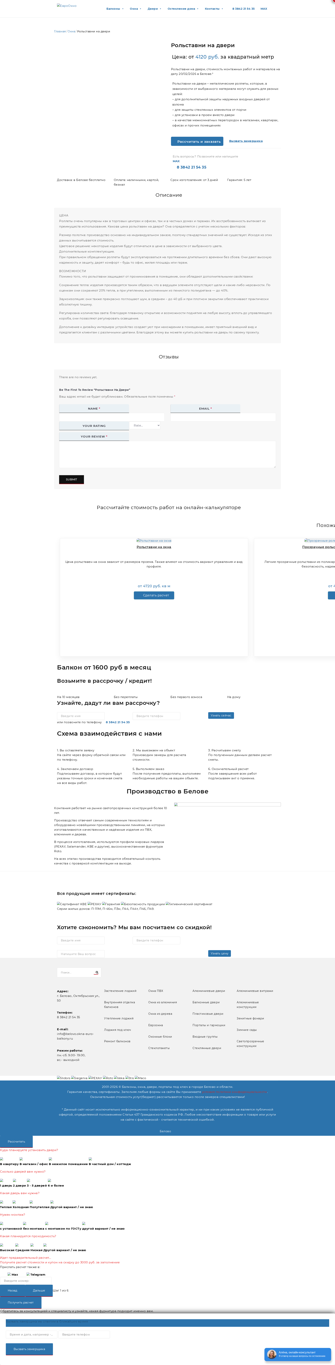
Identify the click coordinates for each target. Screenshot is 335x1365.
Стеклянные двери (207, 1048)
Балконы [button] (113, 8)
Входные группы (205, 1036)
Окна (71, 31)
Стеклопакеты (159, 1048)
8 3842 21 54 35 (117, 722)
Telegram (38, 1274)
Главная (60, 31)
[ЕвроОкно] (67, 6)
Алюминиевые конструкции (248, 1005)
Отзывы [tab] (169, 357)
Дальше (39, 1290)
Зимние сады (247, 1030)
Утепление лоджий (119, 1018)
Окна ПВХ (155, 991)
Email (205, 408)
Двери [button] (153, 8)
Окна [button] (134, 8)
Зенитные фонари (250, 1018)
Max (14, 1274)
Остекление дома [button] (181, 8)
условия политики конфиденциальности (234, 1092)
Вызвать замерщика (29, 1349)
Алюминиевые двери (209, 991)
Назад (12, 1290)
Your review (94, 436)
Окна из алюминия (162, 1002)
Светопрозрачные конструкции (250, 1044)
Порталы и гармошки (209, 1025)
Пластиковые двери (208, 1014)
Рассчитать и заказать (198, 142)
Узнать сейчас (221, 715)
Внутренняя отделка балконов (119, 1005)
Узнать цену (219, 953)
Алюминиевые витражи (255, 991)
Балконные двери (206, 1002)
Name (94, 408)
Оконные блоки (160, 1036)
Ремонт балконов (117, 1041)
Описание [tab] (168, 195)
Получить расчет (21, 1302)
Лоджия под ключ (117, 1030)
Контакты (212, 8)
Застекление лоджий (120, 991)
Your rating (94, 426)
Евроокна (155, 1025)
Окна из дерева (160, 1014)
